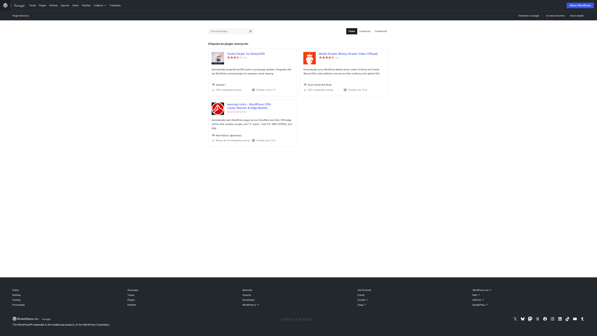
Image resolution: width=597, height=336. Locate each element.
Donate (363, 300)
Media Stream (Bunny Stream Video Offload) (348, 53)
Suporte (247, 295)
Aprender (247, 290)
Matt (476, 295)
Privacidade (18, 304)
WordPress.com (482, 290)
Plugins (131, 300)
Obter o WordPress (580, 5)
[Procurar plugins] (250, 31)
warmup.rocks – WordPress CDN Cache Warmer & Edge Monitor (249, 106)
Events (361, 295)
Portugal (46, 319)
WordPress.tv (251, 304)
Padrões (131, 304)
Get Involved (364, 290)
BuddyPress (480, 304)
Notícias (16, 295)
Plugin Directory (20, 15)
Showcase (132, 290)
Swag (362, 304)
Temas (130, 295)
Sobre (15, 290)
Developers (249, 300)
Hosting (16, 300)
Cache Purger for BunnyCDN (246, 53)
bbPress (478, 300)
